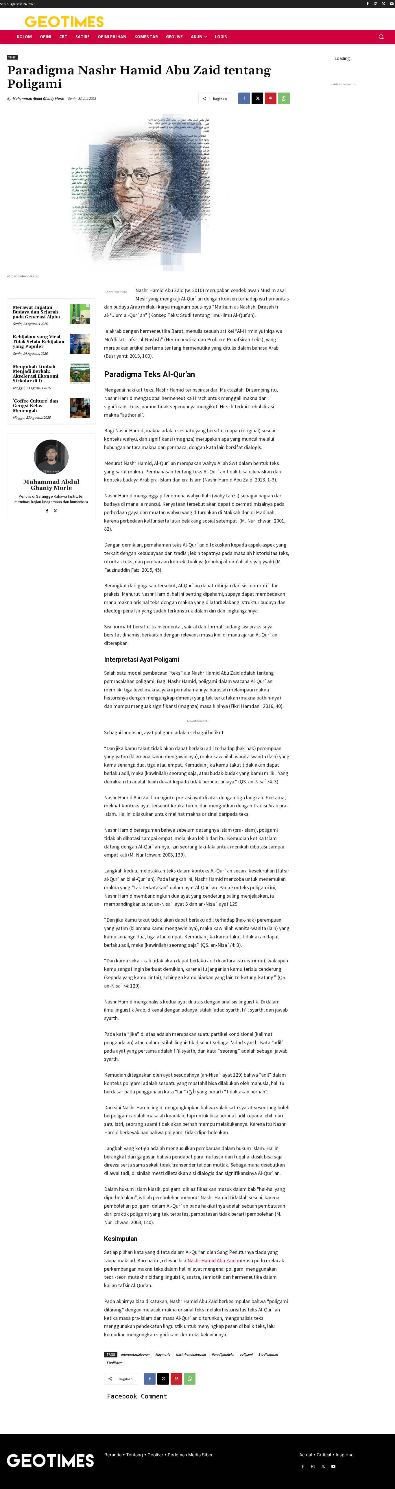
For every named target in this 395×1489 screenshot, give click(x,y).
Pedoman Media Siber (190, 1454)
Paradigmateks (223, 1354)
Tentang (135, 1454)
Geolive (155, 1454)
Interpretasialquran (135, 1354)
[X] (383, 4)
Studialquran (268, 1354)
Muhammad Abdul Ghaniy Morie (38, 98)
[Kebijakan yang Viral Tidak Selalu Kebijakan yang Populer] (80, 344)
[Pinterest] (270, 98)
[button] (381, 37)
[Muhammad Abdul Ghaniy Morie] (51, 457)
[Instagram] (375, 4)
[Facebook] (367, 4)
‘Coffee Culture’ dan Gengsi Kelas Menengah (35, 406)
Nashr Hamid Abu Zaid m (214, 1260)
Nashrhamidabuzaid (191, 1354)
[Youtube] (391, 4)
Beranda (113, 1454)
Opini (12, 57)
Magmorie (162, 1354)
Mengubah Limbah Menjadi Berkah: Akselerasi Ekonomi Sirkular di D (35, 374)
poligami (245, 1354)
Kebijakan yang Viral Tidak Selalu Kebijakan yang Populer (38, 341)
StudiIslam (114, 1362)
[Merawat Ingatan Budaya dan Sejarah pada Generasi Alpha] (80, 314)
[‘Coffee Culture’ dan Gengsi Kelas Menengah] (80, 408)
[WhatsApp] (284, 98)
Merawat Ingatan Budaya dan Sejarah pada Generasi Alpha (36, 312)
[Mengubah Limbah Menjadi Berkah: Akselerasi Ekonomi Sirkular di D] (80, 373)
